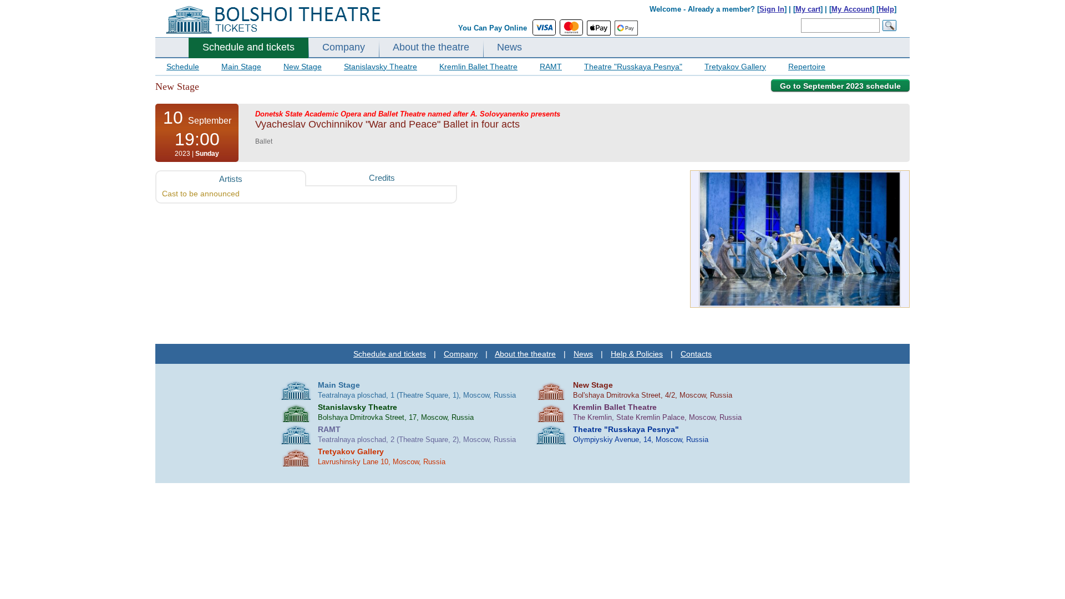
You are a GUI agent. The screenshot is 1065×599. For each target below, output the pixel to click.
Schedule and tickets (248, 47)
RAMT (551, 66)
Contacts (696, 353)
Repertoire (806, 66)
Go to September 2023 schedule (840, 86)
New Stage (302, 66)
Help (886, 9)
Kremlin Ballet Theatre (478, 66)
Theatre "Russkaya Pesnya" (633, 66)
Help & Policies (637, 353)
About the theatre (431, 47)
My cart (807, 9)
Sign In (771, 9)
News (509, 47)
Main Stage (241, 66)
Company (343, 47)
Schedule (182, 66)
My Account (851, 9)
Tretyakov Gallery (735, 66)
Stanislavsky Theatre (380, 66)
